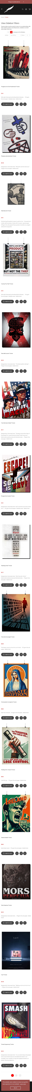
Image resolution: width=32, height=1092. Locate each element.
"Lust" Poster (4, 974)
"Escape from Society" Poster (8, 496)
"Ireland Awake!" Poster (6, 837)
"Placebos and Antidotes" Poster (8, 156)
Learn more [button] (23, 1084)
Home (2, 17)
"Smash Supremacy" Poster (7, 1044)
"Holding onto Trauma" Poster (8, 769)
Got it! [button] (15, 1087)
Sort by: (6, 35)
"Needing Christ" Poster (6, 565)
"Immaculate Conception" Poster (9, 702)
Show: (23, 35)
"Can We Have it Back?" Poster (8, 423)
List (11, 32)
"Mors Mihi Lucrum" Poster (7, 353)
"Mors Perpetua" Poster (6, 905)
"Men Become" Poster (6, 210)
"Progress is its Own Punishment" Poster (10, 86)
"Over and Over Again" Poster (7, 637)
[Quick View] (25, 104)
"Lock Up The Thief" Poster (7, 284)
